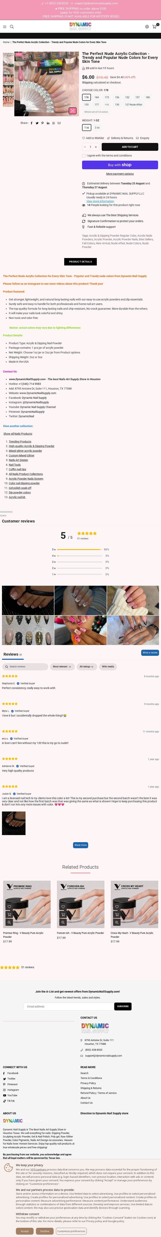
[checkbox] (108, 666)
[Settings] (147, 26)
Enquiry (144, 138)
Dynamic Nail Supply (34, 397)
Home (6, 42)
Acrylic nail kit (17, 497)
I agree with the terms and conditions (109, 155)
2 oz (97, 127)
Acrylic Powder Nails (125, 239)
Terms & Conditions (91, 1078)
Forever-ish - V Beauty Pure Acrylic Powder (80, 932)
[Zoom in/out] (11, 511)
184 (97, 97)
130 (117, 104)
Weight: (90, 120)
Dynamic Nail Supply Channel (38, 407)
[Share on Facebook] (31, 123)
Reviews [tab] (13, 654)
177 (97, 104)
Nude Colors (133, 243)
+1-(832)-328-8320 (56, 3)
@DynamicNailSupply (36, 402)
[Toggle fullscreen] (7, 511)
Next (75, 84)
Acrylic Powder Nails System (26, 478)
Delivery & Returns (122, 138)
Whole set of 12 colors (96, 112)
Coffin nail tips (17, 469)
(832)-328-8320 (93, 1049)
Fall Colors (88, 243)
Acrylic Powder (103, 239)
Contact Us (86, 1102)
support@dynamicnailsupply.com (96, 3)
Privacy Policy (88, 1083)
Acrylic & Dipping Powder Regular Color (112, 235)
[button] (80, 550)
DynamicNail (26, 416)
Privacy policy (94, 1221)
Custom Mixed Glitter (21, 455)
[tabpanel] (80, 757)
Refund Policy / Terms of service (98, 1093)
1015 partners (38, 1169)
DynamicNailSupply (33, 411)
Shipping (87, 82)
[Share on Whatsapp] (53, 123)
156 (117, 97)
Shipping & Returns (91, 1088)
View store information (100, 201)
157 (137, 97)
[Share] (4, 511)
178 (86, 97)
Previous (17, 84)
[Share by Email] (59, 123)
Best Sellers (146, 239)
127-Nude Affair (133, 104)
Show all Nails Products (18, 433)
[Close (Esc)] (1, 511)
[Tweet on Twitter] (37, 123)
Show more (81, 845)
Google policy (116, 1221)
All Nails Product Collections (26, 474)
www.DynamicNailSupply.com (38, 393)
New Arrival (103, 243)
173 (107, 97)
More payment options (120, 173)
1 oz (86, 127)
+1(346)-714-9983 (30, 383)
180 (148, 97)
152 (127, 97)
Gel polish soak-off (20, 487)
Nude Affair (118, 243)
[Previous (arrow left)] (1, 515)
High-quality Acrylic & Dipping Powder (31, 446)
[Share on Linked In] (48, 123)
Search (84, 1073)
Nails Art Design (18, 460)
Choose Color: (95, 90)
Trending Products (20, 441)
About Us (85, 1097)
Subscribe (123, 1006)
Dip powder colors (20, 492)
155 (86, 104)
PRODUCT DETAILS (80, 261)
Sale (18, 54)
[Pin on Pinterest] (42, 123)
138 (107, 104)
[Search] (11, 26)
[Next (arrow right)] (4, 515)
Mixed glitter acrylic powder (25, 450)
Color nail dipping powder (24, 483)
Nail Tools (15, 464)
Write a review (150, 652)
